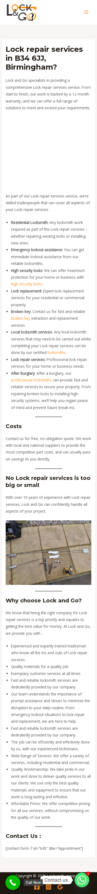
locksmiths (57, 352)
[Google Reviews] (60, 887)
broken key (20, 318)
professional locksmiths (31, 380)
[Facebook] (37, 887)
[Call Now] (12, 882)
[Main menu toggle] (86, 12)
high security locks (26, 283)
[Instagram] (48, 887)
